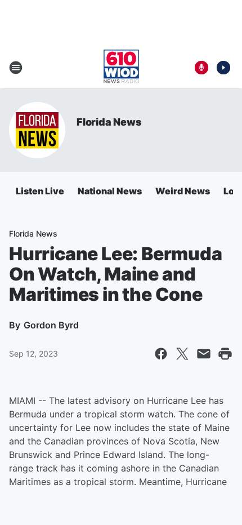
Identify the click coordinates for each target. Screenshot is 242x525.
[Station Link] (121, 68)
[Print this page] (225, 354)
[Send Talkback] (201, 67)
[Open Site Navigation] (16, 67)
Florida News (109, 122)
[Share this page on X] (182, 354)
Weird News (182, 191)
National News (110, 191)
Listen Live (40, 191)
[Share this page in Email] (204, 354)
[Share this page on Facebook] (161, 354)
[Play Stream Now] (223, 67)
